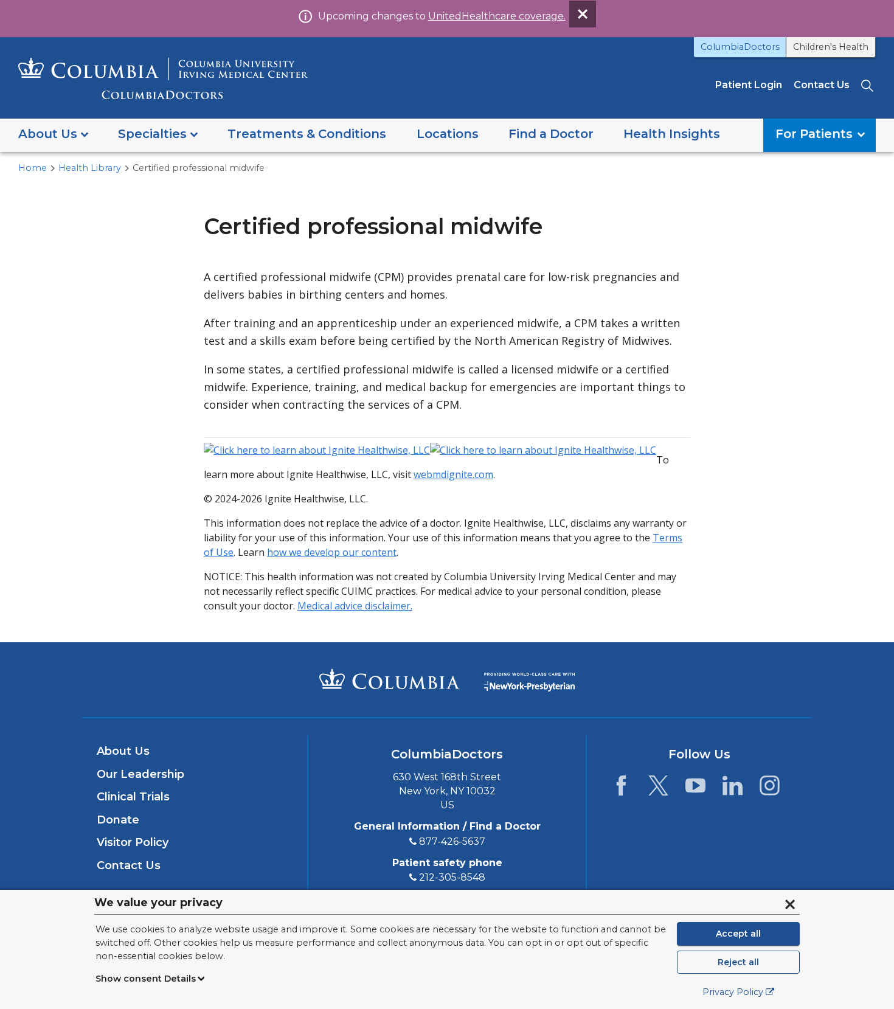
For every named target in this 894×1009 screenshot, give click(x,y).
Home (32, 167)
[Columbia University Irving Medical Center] (389, 678)
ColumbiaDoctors (740, 46)
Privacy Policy (732, 991)
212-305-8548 (452, 877)
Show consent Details (145, 978)
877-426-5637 (452, 841)
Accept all (738, 933)
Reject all (738, 962)
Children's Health (830, 46)
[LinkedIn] (732, 788)
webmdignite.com (453, 474)
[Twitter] (658, 788)
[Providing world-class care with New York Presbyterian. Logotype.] (529, 679)
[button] (53, 135)
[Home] (163, 78)
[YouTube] (695, 788)
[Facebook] (621, 788)
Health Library (89, 167)
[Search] (868, 85)
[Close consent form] (790, 904)
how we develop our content (332, 552)
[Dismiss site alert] (582, 14)
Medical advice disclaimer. (354, 605)
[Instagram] (770, 788)
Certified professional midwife (199, 167)
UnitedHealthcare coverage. (497, 16)
